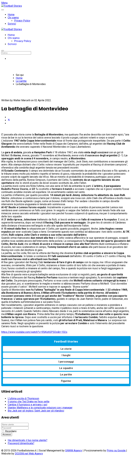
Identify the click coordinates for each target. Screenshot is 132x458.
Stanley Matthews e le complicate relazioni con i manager (40, 407)
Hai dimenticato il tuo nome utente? (27, 440)
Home (11, 14)
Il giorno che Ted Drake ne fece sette (28, 401)
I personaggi (66, 361)
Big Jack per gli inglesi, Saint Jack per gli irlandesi (36, 410)
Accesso (7, 434)
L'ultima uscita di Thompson (23, 398)
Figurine (66, 380)
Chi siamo (13, 17)
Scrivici (12, 23)
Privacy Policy (22, 20)
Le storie (66, 348)
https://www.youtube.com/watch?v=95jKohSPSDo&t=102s (34, 331)
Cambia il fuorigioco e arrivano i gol (27, 404)
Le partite (66, 374)
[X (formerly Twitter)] (9, 120)
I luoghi (66, 355)
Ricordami (10, 431)
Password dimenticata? (21, 443)
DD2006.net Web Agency (29, 453)
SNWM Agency (73, 450)
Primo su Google (116, 450)
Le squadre (66, 368)
